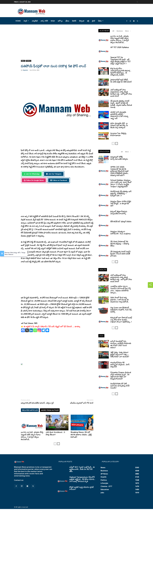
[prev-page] (55, 443)
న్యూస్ (25, 20)
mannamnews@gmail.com (35, 480)
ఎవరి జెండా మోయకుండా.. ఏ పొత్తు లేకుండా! (55, 433)
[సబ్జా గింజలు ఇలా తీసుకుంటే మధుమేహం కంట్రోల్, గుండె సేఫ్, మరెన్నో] (103, 310)
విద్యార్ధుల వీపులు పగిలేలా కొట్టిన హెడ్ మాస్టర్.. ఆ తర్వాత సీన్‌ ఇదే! (120, 203)
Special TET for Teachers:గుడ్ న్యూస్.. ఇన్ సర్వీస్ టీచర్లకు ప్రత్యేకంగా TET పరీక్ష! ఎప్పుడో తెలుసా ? (120, 60)
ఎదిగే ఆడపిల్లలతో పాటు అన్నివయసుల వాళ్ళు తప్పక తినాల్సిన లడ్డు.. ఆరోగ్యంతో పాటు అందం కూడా (121, 93)
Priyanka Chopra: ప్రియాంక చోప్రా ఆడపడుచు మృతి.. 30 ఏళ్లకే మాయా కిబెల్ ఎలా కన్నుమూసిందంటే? (120, 375)
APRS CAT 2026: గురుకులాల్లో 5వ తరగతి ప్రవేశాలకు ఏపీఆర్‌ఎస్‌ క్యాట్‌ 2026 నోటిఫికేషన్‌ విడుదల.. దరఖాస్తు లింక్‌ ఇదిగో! (119, 171)
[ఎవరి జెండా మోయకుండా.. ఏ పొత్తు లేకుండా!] (57, 422)
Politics (28, 61)
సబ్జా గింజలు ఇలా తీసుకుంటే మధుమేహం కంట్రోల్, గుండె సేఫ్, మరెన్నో (121, 310)
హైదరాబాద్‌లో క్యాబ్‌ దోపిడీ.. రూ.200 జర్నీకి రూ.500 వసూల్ (121, 81)
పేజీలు (100, 20)
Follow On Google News (35, 180)
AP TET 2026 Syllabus (119, 47)
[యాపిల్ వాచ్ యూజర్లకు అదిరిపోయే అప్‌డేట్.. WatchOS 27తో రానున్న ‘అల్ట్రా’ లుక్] (103, 114)
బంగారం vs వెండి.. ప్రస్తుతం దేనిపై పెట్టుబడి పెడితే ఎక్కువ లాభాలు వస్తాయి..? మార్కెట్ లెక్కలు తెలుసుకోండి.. (32, 435)
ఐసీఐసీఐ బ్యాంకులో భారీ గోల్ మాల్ (81, 403)
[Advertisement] (57, 44)
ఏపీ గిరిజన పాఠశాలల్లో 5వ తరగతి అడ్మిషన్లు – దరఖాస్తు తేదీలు (119, 243)
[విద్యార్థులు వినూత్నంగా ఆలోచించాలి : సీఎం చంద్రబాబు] (103, 234)
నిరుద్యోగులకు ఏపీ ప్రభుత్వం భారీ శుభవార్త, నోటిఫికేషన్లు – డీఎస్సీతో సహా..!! (120, 193)
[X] (27, 330)
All (113, 31)
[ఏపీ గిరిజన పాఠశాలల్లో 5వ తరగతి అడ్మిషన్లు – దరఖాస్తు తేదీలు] (103, 244)
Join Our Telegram (54, 174)
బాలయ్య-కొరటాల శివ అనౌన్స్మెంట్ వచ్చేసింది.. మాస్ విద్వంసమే (119, 364)
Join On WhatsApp (33, 174)
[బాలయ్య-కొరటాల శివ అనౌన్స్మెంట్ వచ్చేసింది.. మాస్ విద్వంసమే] (103, 365)
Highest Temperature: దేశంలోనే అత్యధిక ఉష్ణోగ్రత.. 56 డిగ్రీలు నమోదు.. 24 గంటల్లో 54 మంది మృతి (82, 479)
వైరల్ (93, 20)
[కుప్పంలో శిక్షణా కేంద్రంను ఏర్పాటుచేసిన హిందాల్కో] (103, 214)
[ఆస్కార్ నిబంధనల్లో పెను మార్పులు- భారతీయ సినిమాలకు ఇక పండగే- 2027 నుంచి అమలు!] (103, 343)
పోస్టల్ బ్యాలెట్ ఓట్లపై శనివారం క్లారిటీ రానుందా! (81, 488)
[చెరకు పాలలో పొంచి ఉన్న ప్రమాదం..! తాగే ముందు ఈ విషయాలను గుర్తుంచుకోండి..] (103, 300)
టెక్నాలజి (81, 20)
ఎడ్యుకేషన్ (35, 20)
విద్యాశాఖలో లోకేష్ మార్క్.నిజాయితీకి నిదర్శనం (119, 158)
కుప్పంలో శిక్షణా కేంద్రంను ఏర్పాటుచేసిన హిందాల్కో (118, 212)
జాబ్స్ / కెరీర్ (44, 20)
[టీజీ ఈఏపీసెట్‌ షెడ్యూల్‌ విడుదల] (103, 224)
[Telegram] (133, 20)
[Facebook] (126, 20)
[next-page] (58, 443)
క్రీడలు (67, 20)
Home (18, 20)
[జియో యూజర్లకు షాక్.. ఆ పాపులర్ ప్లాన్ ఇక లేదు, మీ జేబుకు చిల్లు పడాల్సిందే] (103, 125)
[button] (137, 2)
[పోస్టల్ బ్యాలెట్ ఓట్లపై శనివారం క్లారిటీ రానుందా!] (62, 489)
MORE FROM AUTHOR (50, 410)
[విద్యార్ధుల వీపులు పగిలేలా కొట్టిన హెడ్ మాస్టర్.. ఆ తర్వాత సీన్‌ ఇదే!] (103, 204)
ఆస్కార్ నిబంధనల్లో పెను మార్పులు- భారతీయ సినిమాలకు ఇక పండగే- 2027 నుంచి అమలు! (120, 344)
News (23, 61)
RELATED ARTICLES (30, 410)
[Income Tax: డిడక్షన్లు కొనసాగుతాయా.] (103, 135)
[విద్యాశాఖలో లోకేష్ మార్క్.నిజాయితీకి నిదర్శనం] (103, 159)
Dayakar (25, 70)
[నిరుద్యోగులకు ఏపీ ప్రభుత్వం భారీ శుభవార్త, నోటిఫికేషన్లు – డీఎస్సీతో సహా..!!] (103, 194)
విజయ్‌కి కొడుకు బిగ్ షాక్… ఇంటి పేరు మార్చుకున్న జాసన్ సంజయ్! (119, 386)
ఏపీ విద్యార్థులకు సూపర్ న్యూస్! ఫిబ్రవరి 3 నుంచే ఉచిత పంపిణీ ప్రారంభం (120, 254)
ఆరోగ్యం (60, 20)
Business (120, 31)
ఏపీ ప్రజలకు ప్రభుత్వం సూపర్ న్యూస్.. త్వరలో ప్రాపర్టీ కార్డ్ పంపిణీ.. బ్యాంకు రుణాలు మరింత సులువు (121, 104)
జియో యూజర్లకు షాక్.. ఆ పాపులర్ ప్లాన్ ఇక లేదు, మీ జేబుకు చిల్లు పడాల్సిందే (119, 125)
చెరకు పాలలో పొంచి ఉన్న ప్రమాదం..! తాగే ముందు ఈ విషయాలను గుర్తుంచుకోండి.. (119, 299)
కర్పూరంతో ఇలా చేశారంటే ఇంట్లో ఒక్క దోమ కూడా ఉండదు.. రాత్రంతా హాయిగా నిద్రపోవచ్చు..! (121, 320)
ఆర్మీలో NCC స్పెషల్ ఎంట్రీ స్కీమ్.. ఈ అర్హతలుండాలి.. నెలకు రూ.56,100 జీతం (82, 469)
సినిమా (53, 20)
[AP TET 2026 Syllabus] (103, 49)
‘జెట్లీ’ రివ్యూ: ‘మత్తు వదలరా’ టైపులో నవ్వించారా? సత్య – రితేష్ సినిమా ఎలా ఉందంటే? (119, 354)
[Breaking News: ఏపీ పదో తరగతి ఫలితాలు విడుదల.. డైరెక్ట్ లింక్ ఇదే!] (82, 422)
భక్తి (88, 20)
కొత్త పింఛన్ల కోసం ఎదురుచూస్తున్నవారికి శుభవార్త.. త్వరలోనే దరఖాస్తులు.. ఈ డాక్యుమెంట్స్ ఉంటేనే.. (120, 72)
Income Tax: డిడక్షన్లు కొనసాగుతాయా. (118, 134)
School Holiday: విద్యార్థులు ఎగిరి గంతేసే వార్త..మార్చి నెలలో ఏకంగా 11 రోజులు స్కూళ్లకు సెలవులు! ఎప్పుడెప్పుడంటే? (121, 183)
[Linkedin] (31, 330)
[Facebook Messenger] (47, 330)
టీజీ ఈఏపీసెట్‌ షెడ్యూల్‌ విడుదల (120, 221)
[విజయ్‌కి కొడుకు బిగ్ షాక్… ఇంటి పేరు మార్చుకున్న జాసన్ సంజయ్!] (103, 386)
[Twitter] (137, 20)
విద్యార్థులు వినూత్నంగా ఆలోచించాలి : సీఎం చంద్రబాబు (120, 232)
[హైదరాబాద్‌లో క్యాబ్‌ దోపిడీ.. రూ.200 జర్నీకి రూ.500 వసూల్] (103, 82)
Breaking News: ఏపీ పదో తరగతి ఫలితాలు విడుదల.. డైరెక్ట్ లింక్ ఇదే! (81, 434)
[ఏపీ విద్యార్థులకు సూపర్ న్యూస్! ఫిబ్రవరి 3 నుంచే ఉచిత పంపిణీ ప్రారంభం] (103, 254)
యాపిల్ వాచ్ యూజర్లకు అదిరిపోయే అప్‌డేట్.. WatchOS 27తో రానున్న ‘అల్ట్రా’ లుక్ (119, 115)
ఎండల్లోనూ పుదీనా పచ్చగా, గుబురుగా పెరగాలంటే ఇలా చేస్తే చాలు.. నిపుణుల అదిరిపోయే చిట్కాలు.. (120, 289)
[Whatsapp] (35, 330)
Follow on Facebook (59, 180)
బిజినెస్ (74, 20)
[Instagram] (130, 20)
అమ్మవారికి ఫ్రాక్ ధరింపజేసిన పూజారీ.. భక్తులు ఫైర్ (37, 403)
